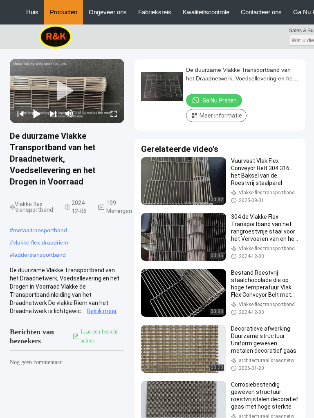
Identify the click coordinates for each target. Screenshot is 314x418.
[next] (53, 113)
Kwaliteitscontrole (206, 12)
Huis (32, 12)
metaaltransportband (40, 230)
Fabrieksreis (154, 12)
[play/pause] (37, 113)
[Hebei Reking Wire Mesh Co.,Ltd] (55, 36)
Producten (63, 12)
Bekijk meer (102, 311)
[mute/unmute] (69, 113)
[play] (67, 91)
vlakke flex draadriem (40, 242)
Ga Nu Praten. (220, 100)
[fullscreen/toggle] (113, 113)
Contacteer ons (261, 12)
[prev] (20, 113)
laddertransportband (39, 254)
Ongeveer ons (108, 12)
